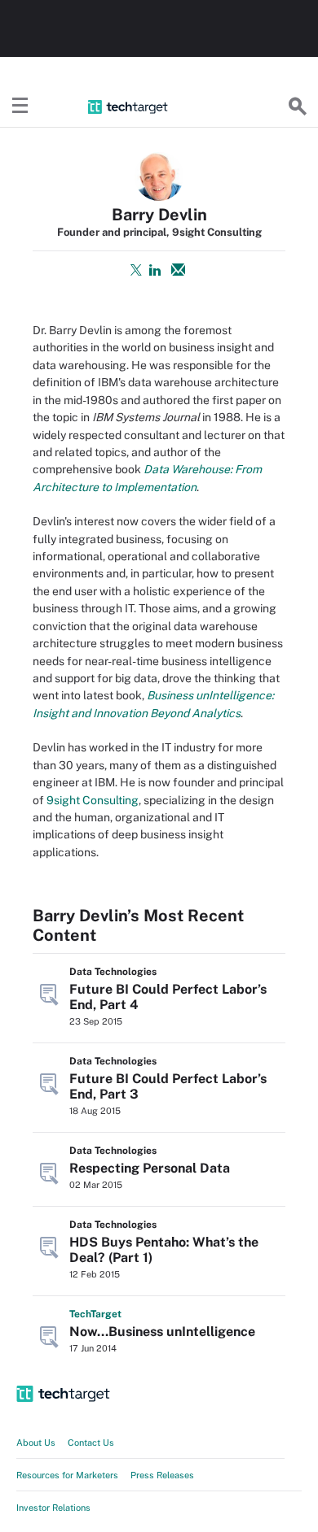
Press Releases (162, 1475)
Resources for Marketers (67, 1475)
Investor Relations (53, 1507)
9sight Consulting (92, 800)
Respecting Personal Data (149, 1168)
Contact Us (91, 1442)
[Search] (297, 106)
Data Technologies (113, 971)
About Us (35, 1442)
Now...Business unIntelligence (162, 1331)
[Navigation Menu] (20, 106)
